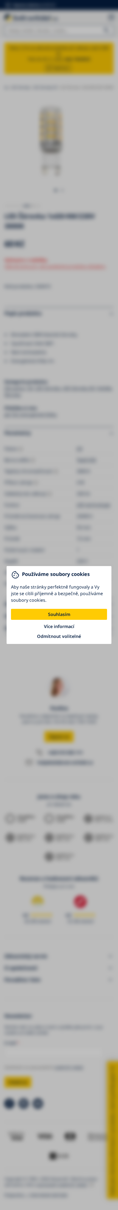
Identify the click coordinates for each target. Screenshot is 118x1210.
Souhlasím (59, 614)
